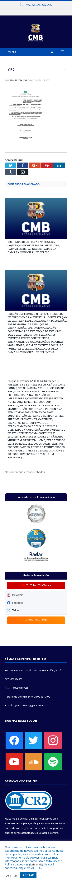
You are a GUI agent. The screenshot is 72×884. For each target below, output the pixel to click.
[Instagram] (53, 740)
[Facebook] (14, 740)
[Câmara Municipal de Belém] (36, 32)
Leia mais (36, 864)
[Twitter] (33, 740)
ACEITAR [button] (28, 875)
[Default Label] (14, 761)
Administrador (18, 80)
